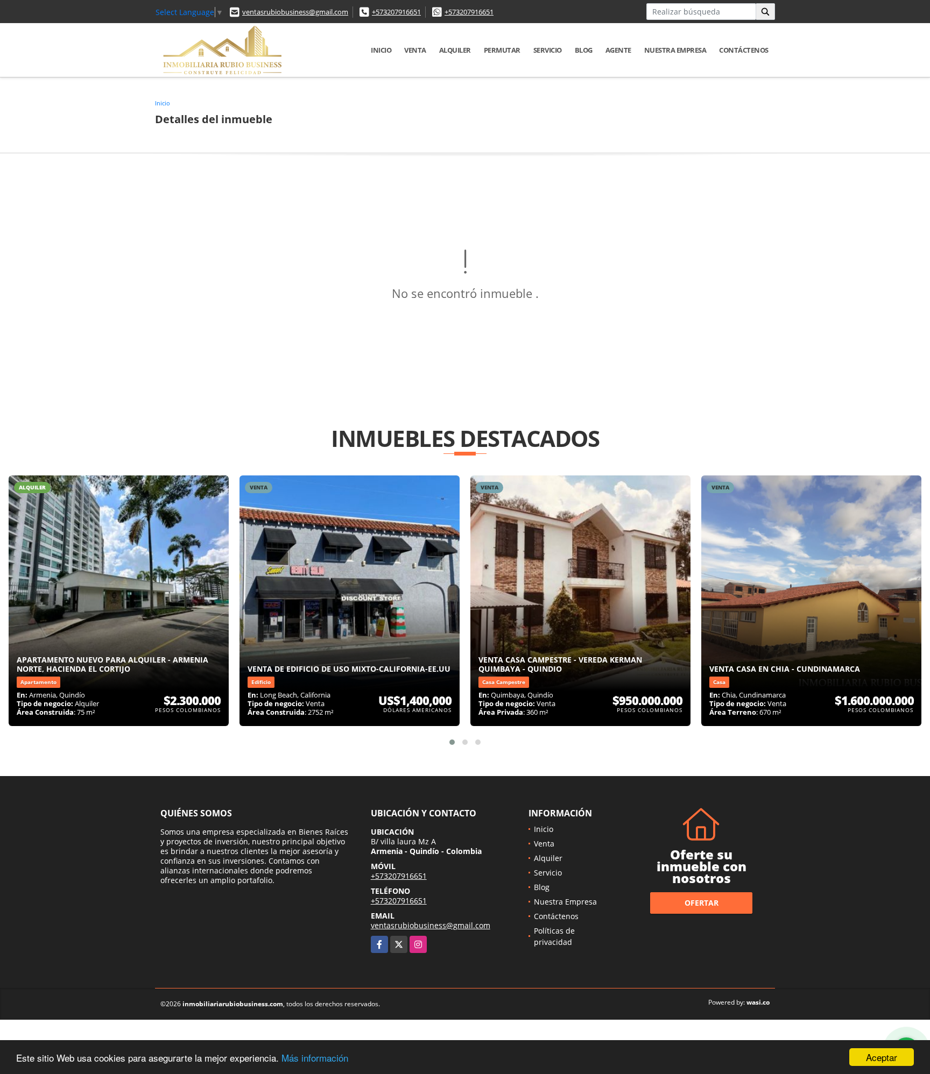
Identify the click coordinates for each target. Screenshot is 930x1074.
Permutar (502, 50)
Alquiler (455, 50)
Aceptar (881, 1057)
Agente (618, 50)
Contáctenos (744, 50)
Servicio (547, 50)
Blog (584, 50)
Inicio (381, 50)
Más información (314, 1057)
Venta (415, 50)
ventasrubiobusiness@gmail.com (295, 12)
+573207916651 (396, 12)
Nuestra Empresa (675, 50)
